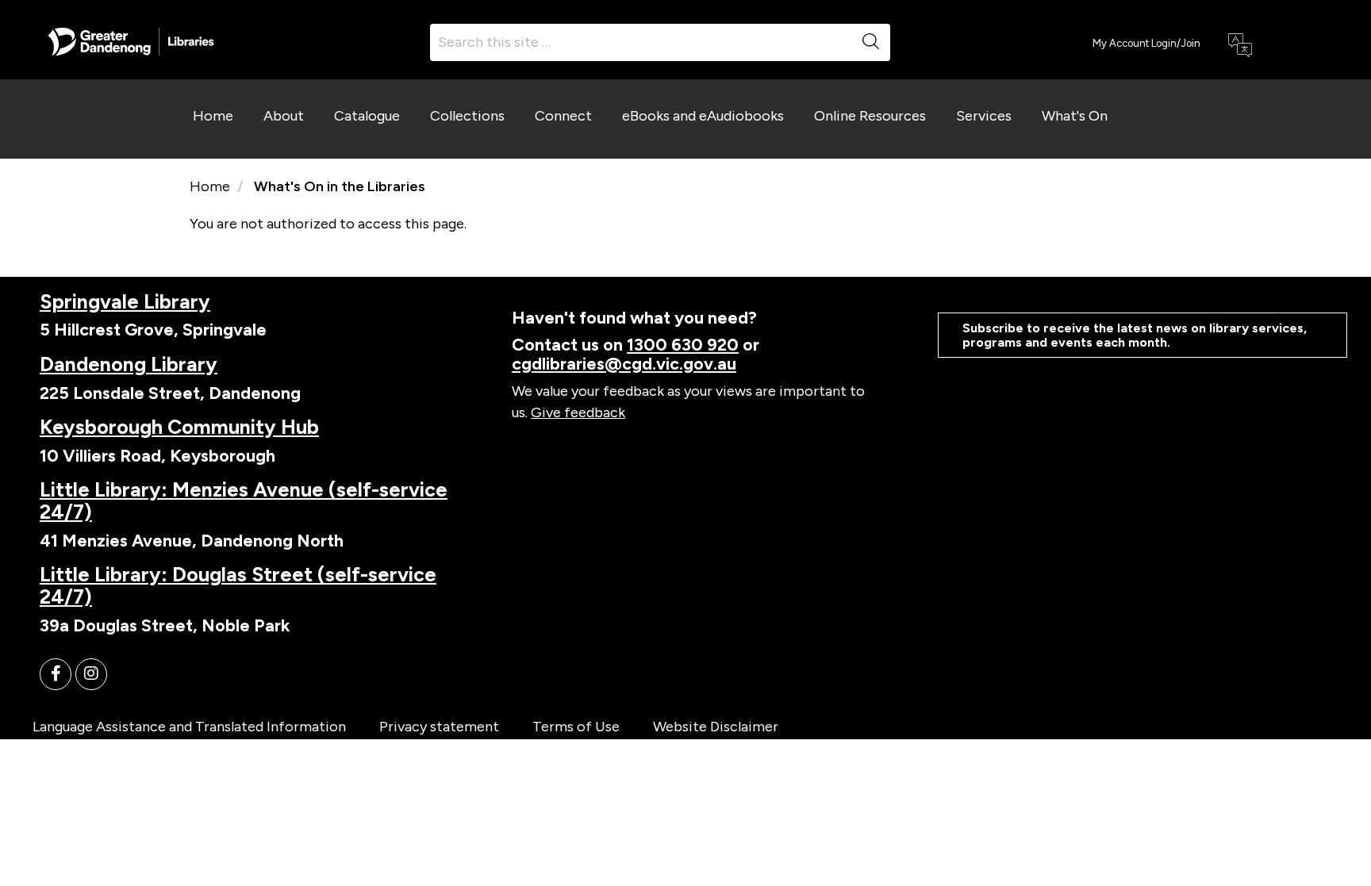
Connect (563, 116)
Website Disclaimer (715, 726)
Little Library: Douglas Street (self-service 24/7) (238, 585)
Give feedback (578, 412)
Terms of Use (576, 726)
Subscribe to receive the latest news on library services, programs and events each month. (1134, 335)
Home (213, 116)
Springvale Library (125, 301)
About (283, 116)
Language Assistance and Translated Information (189, 726)
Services (984, 116)
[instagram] (91, 674)
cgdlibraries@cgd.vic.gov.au (624, 363)
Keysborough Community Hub (179, 427)
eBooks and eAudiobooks (703, 116)
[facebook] (55, 674)
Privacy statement (439, 726)
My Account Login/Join (1146, 43)
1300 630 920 (683, 344)
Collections (467, 116)
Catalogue (367, 116)
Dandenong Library (128, 364)
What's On (1075, 116)
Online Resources (870, 116)
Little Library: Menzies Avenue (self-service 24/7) (243, 501)
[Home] (131, 40)
